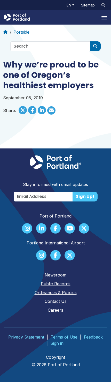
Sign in (57, 343)
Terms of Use (64, 337)
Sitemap (88, 5)
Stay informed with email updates (55, 184)
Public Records (55, 283)
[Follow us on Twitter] (83, 228)
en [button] (69, 5)
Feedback (93, 337)
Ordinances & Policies (56, 292)
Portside (21, 32)
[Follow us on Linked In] (41, 228)
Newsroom (55, 275)
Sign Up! (85, 196)
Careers (55, 310)
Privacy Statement (26, 337)
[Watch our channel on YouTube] (69, 228)
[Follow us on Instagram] (27, 228)
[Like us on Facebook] (55, 228)
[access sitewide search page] (103, 5)
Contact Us (56, 301)
